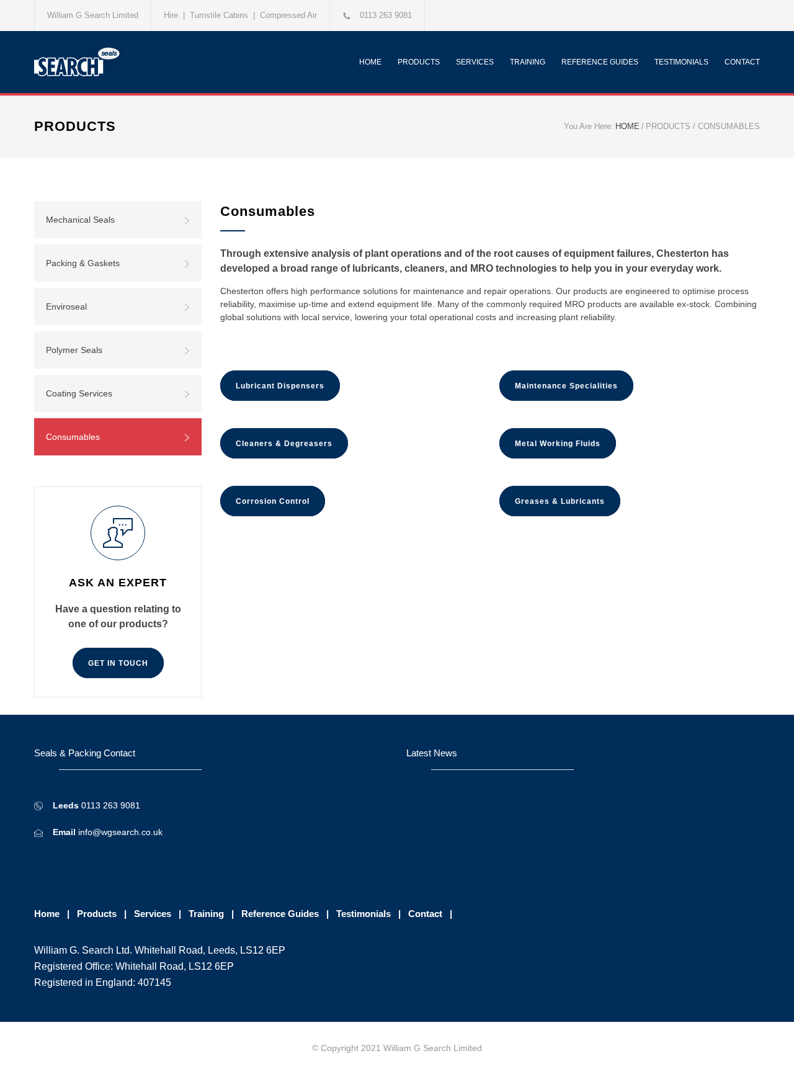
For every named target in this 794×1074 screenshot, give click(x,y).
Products (97, 913)
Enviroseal (66, 306)
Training (206, 913)
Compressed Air (288, 15)
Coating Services (79, 393)
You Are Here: (588, 126)
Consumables (73, 437)
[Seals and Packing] (149, 62)
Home (47, 913)
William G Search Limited (92, 15)
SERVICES (475, 62)
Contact (425, 913)
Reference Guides (280, 913)
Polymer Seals (74, 350)
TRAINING (527, 62)
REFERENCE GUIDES (599, 62)
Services (152, 913)
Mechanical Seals (80, 220)
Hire (171, 15)
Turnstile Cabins (219, 15)
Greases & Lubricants (560, 501)
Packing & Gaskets (83, 263)
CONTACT (742, 62)
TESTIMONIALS (681, 62)
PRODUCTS (419, 62)
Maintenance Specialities (566, 386)
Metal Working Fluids (557, 443)
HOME (370, 62)
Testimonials (363, 913)
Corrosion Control (273, 501)
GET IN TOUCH (118, 663)
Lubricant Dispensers (280, 386)
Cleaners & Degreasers (284, 443)
